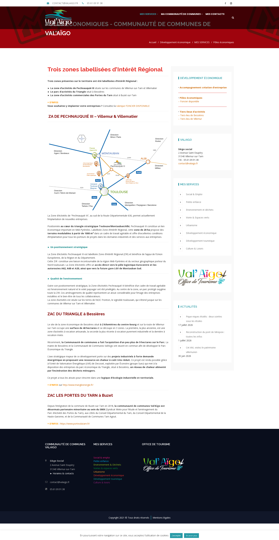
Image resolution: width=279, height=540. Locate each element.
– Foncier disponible (188, 101)
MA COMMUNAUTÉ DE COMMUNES (181, 14)
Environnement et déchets (199, 209)
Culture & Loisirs (194, 248)
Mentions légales (161, 517)
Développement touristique (200, 240)
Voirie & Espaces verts (197, 217)
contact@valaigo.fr (188, 163)
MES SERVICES (148, 14)
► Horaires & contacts (62, 473)
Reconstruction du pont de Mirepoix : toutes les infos (205, 334)
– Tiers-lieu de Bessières (191, 115)
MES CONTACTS (215, 14)
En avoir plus (191, 535)
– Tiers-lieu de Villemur (190, 118)
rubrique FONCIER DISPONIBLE (133, 105)
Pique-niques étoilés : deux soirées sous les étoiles (204, 319)
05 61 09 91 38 (94, 3)
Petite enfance (193, 202)
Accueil (152, 42)
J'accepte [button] (176, 535)
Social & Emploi (194, 194)
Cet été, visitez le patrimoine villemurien (201, 350)
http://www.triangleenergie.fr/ (78, 384)
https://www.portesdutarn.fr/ (75, 423)
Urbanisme (191, 225)
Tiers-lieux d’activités (192, 111)
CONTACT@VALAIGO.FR (65, 3)
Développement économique (175, 42)
